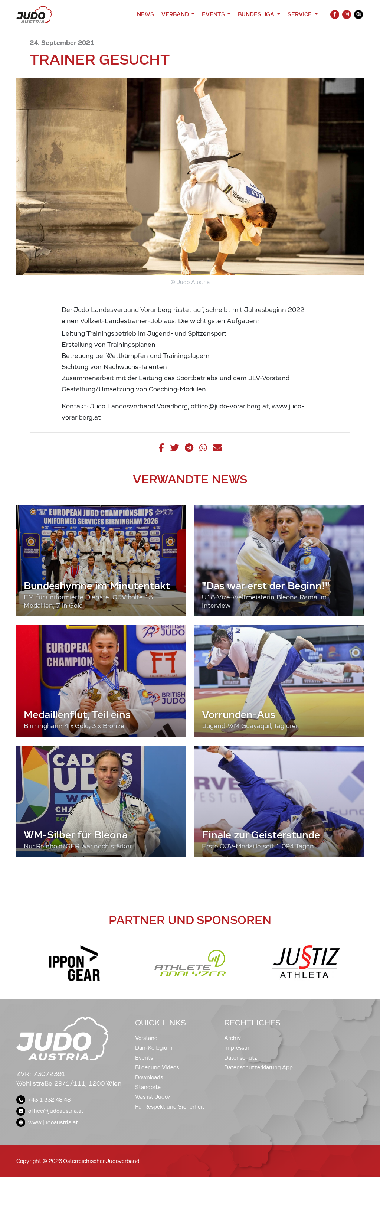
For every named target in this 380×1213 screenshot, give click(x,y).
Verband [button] (175, 14)
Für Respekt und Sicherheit (169, 1106)
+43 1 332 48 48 (49, 1099)
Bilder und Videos (157, 1067)
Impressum (238, 1047)
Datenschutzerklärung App (258, 1067)
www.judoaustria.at (53, 1122)
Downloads (149, 1077)
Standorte (148, 1087)
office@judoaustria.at (55, 1111)
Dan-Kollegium (154, 1047)
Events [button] (214, 14)
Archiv (232, 1038)
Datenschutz (240, 1057)
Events (144, 1057)
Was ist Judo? (153, 1096)
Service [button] (300, 14)
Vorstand (146, 1038)
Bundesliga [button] (257, 14)
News (145, 14)
